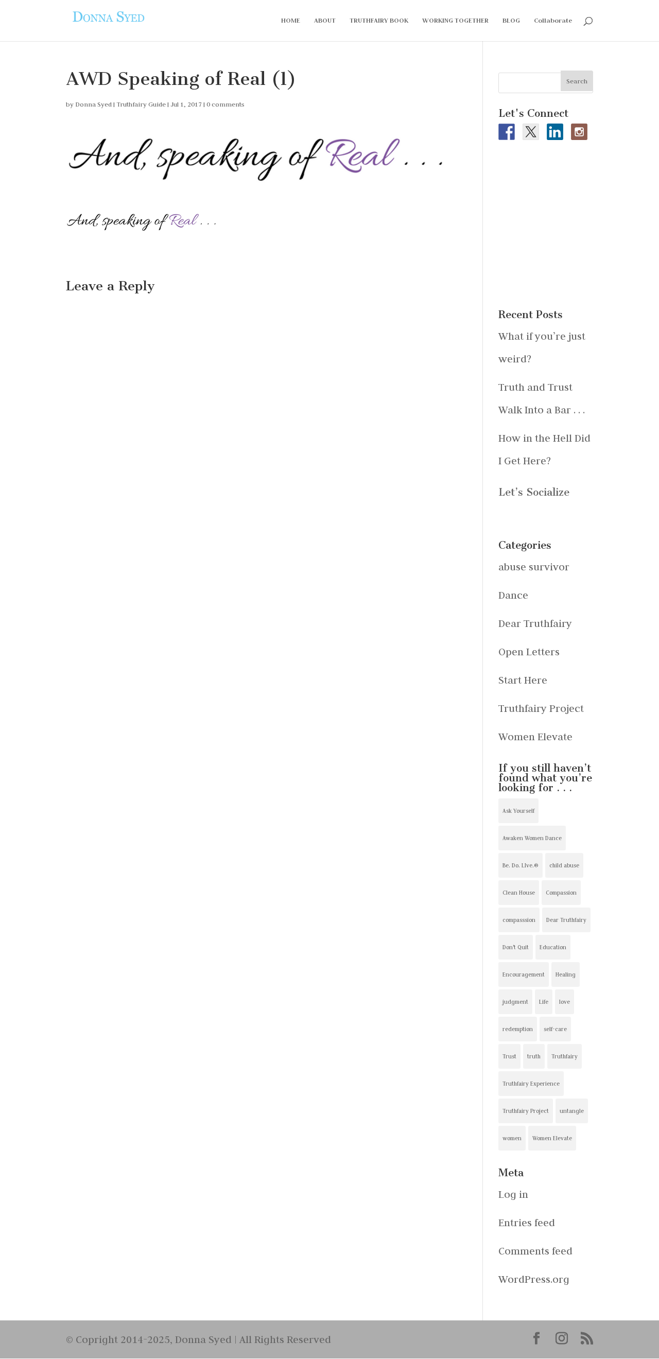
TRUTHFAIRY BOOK (379, 21)
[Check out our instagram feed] (579, 132)
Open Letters (529, 651)
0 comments (225, 104)
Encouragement (523, 974)
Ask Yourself (518, 810)
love (564, 1001)
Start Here (522, 679)
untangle (572, 1110)
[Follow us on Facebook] (506, 132)
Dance (513, 594)
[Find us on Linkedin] (555, 132)
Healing (566, 974)
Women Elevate (535, 736)
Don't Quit (515, 947)
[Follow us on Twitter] (531, 132)
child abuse (564, 865)
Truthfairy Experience (531, 1083)
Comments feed (535, 1250)
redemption (517, 1029)
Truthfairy (564, 1056)
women (512, 1138)
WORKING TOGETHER (455, 21)
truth (534, 1056)
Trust (509, 1056)
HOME (290, 21)
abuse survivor (533, 566)
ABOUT (325, 21)
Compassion (561, 892)
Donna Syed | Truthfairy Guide (120, 104)
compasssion (518, 920)
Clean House (518, 892)
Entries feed (526, 1222)
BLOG (511, 21)
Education (553, 947)
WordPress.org (533, 1279)
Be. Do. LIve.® (520, 865)
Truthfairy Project (541, 708)
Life (543, 1001)
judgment (515, 1001)
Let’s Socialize (533, 492)
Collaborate (553, 21)
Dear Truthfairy (535, 623)
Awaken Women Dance (532, 838)
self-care (555, 1029)
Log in (513, 1194)
